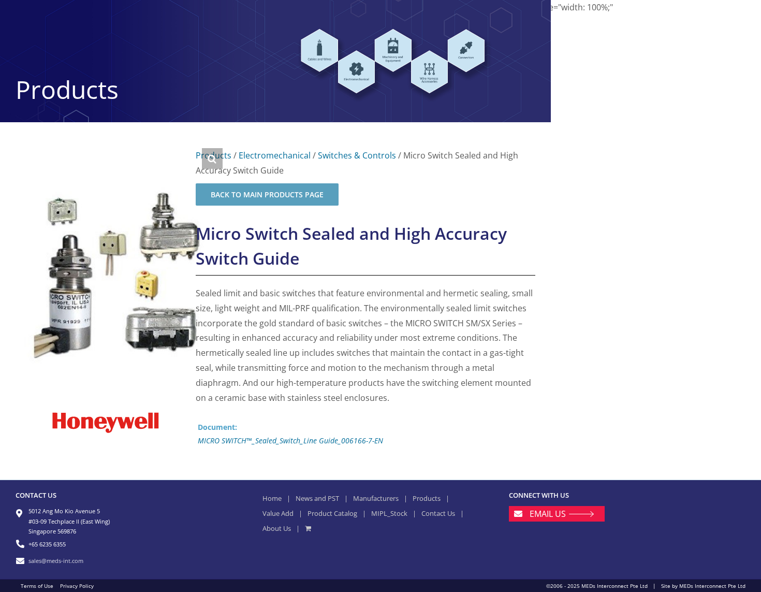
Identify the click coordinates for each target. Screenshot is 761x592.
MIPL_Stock (389, 513)
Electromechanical (275, 155)
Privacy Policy (77, 585)
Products (427, 498)
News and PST (317, 498)
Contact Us (438, 513)
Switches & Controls (357, 155)
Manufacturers (376, 498)
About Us (276, 528)
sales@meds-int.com (55, 561)
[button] (212, 158)
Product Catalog (332, 513)
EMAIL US (548, 513)
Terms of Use (37, 585)
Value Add (278, 513)
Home (272, 498)
